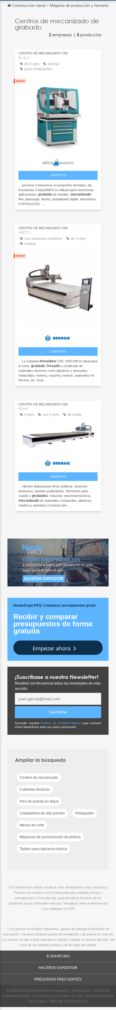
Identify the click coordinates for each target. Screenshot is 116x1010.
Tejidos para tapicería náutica (43, 849)
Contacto (58, 175)
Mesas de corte (32, 825)
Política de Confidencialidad (61, 723)
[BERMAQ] (58, 336)
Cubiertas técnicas (35, 789)
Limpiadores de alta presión (42, 813)
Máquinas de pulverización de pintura (50, 837)
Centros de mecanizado (39, 777)
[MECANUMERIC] (58, 161)
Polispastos (84, 813)
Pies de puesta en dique (39, 801)
